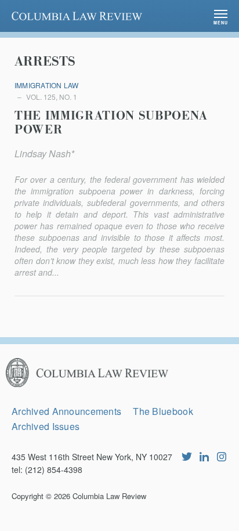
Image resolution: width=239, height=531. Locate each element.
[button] (220, 16)
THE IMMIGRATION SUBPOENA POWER (111, 123)
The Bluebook (163, 411)
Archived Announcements (66, 411)
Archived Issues (45, 426)
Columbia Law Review (109, 495)
